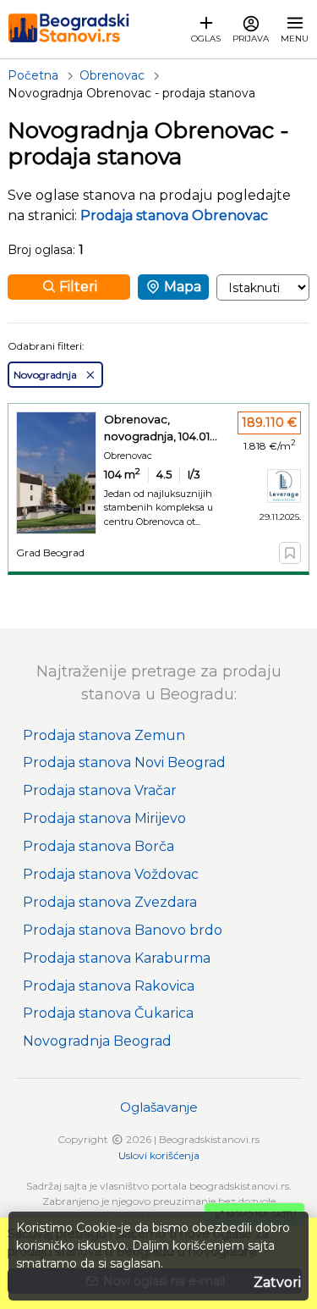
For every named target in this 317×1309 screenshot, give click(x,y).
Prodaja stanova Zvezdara (110, 902)
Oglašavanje (159, 1107)
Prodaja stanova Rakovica (108, 986)
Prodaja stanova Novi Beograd (124, 762)
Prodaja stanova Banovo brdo (122, 930)
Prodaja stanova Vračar (100, 790)
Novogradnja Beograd (97, 1041)
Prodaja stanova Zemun (104, 735)
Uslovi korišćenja (158, 1155)
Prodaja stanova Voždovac (111, 874)
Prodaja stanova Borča (98, 846)
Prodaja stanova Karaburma (116, 958)
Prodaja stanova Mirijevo (104, 818)
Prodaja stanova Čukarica (108, 1013)
